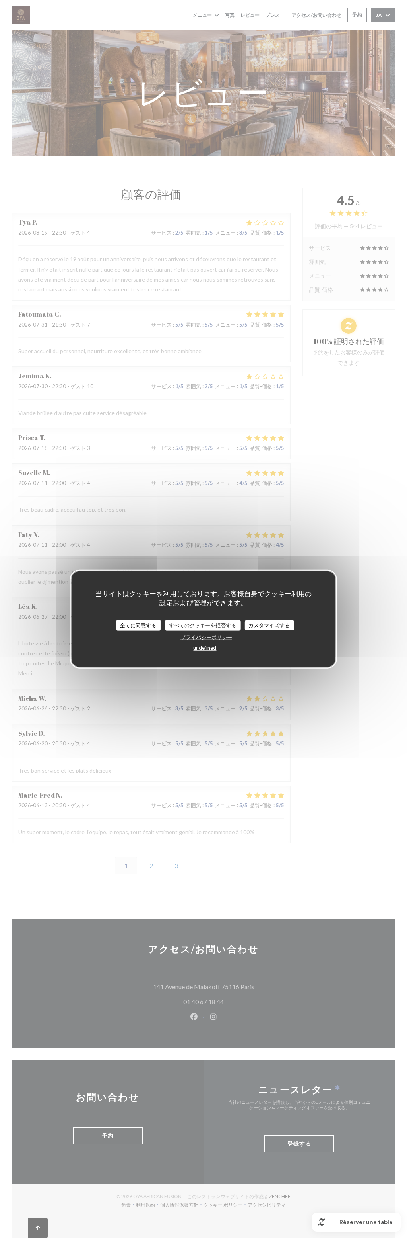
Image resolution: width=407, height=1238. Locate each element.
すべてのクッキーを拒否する (202, 625)
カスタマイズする (269, 625)
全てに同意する (138, 625)
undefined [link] (204, 648)
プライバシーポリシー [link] (206, 637)
